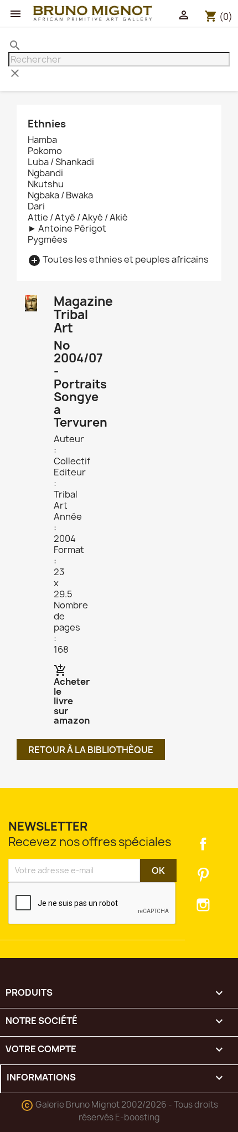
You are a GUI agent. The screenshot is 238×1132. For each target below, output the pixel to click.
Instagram (203, 905)
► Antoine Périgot (67, 228)
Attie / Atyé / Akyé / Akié (78, 217)
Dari (36, 206)
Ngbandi (45, 173)
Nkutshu (46, 184)
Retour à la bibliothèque (90, 750)
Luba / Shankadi (61, 162)
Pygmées (48, 239)
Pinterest (203, 874)
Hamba (42, 140)
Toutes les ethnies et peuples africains (118, 259)
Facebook (203, 844)
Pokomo (45, 151)
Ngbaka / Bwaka (60, 195)
